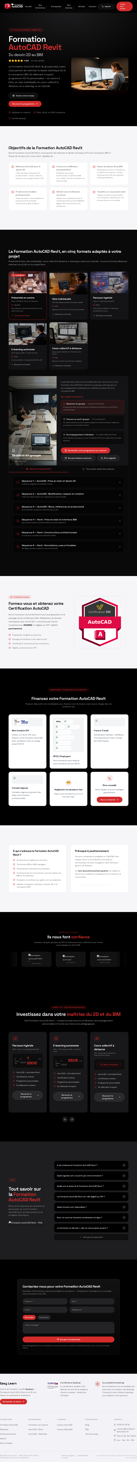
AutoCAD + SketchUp (37, 1434)
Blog (87, 1425)
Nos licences (68, 6)
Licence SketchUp (65, 1429)
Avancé (3, 1438)
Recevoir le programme (23, 104)
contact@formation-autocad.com (126, 1430)
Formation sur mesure (38, 1425)
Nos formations (40, 6)
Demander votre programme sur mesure (87, 450)
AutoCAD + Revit (35, 1429)
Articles (81, 6)
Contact (92, 6)
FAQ (87, 1429)
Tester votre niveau (25, 95)
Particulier (29, 1317)
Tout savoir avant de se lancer (100, 469)
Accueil (28, 6)
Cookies (65, 1458)
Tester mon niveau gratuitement (94, 885)
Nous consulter (70, 1061)
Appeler (108, 6)
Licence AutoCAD (64, 1425)
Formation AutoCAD (9, 1425)
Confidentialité (82, 1455)
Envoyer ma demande (70, 1339)
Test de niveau (91, 1434)
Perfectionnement (8, 1434)
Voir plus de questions (93, 1237)
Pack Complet (6, 1443)
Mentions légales (68, 1455)
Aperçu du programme (40, 469)
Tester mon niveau (122, 6)
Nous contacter (107, 799)
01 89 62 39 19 (123, 1424)
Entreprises (56, 6)
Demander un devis (12, 1401)
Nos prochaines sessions (80, 458)
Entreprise (44, 1317)
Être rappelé (110, 458)
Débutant (4, 1429)
